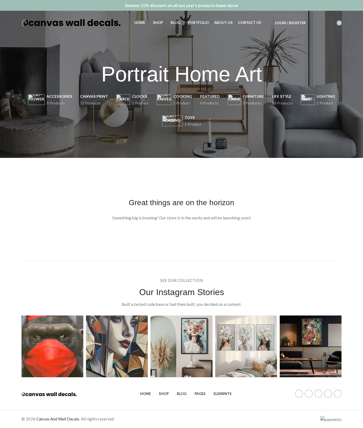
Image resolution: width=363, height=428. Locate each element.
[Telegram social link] (338, 394)
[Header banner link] (181, 5)
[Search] (313, 22)
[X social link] (309, 394)
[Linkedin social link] (328, 394)
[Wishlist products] (323, 22)
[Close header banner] (356, 5)
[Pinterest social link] (318, 394)
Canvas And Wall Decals (57, 418)
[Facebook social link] (299, 394)
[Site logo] (71, 22)
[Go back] (94, 74)
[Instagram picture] (52, 346)
